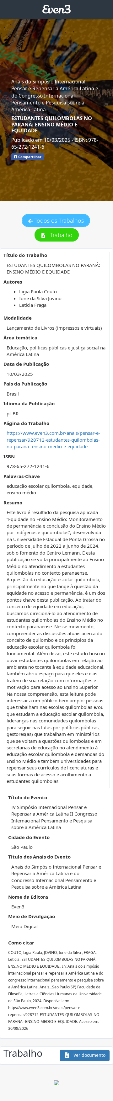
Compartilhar (29, 156)
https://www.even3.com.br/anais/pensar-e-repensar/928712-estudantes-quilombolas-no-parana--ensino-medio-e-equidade (53, 439)
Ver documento (88, 1055)
